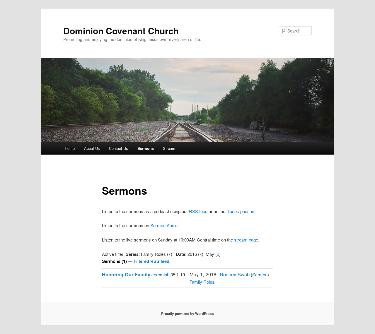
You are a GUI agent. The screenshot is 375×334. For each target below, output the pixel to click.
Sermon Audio (164, 225)
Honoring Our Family (126, 274)
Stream (169, 148)
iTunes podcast (240, 211)
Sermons (145, 148)
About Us (92, 148)
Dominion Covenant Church (121, 30)
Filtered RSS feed (151, 261)
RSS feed (198, 211)
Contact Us (118, 148)
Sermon (259, 274)
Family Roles (202, 282)
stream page (246, 240)
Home (70, 148)
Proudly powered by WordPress (187, 313)
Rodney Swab (235, 274)
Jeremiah (160, 274)
